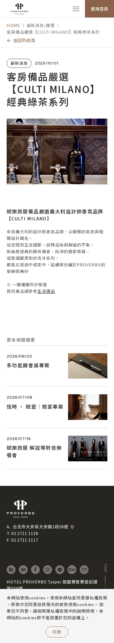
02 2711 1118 (24, 533)
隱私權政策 (96, 598)
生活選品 (46, 291)
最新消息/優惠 (41, 25)
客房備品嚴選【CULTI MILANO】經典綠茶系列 (53, 32)
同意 (57, 632)
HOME (13, 25)
